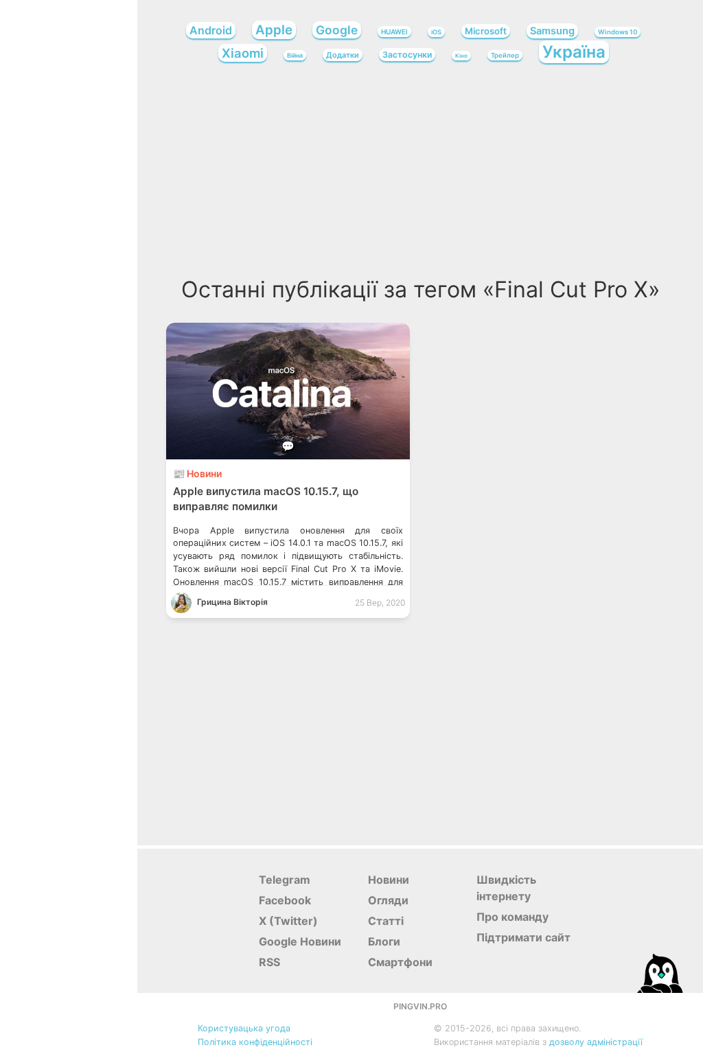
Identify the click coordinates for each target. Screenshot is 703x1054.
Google (337, 30)
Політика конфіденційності (255, 1042)
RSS (269, 962)
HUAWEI (394, 31)
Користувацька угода (244, 1028)
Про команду (512, 917)
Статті (386, 921)
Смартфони (400, 962)
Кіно (461, 55)
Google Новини (300, 941)
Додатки (342, 55)
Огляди (388, 900)
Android (210, 30)
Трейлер (505, 55)
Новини (388, 879)
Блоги (384, 941)
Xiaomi (243, 52)
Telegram (284, 879)
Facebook (285, 900)
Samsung (552, 31)
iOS (436, 32)
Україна (574, 52)
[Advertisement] (420, 174)
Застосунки (407, 54)
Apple (273, 30)
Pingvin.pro (420, 1006)
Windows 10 (617, 32)
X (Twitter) (288, 921)
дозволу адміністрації (596, 1042)
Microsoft (486, 30)
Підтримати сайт (523, 937)
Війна (295, 55)
